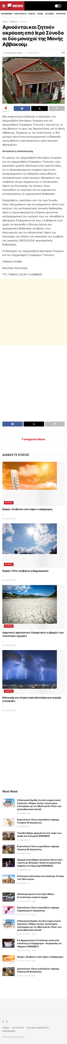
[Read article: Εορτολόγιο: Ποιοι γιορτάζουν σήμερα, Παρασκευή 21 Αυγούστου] (8, 910)
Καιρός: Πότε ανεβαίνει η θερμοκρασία (25, 570)
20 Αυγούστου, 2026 (27, 914)
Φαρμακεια (6, 14)
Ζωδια (40, 14)
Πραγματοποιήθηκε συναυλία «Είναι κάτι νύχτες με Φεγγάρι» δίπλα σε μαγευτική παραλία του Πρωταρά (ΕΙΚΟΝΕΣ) (39, 862)
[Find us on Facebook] (3, 1022)
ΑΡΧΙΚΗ (6, 1028)
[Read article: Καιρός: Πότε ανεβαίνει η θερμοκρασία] (33, 545)
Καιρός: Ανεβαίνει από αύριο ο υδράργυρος (27, 509)
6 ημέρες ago (10, 710)
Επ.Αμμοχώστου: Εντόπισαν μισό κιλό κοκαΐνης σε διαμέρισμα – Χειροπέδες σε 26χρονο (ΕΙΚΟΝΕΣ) (39, 943)
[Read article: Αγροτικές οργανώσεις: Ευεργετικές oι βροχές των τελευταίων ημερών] (33, 607)
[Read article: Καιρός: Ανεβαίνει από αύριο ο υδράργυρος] (33, 484)
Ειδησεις (13, 21)
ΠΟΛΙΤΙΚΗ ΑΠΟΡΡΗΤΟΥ (37, 1028)
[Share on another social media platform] (57, 108)
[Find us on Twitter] (6, 1022)
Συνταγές (61, 14)
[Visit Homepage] (15, 6)
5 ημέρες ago (10, 580)
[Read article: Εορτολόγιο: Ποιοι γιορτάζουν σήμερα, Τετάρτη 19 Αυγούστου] (8, 822)
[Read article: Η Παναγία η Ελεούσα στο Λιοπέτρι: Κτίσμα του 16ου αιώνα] (8, 879)
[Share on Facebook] (22, 108)
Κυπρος (23, 21)
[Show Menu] (3, 6)
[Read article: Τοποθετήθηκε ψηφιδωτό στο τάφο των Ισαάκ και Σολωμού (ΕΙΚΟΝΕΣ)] (8, 836)
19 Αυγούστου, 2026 (27, 976)
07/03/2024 (33, 52)
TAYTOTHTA (18, 1028)
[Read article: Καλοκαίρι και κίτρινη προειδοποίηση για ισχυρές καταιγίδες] (33, 672)
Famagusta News (14, 52)
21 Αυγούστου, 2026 (27, 901)
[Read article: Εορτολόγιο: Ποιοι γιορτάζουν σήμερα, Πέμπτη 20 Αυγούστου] (8, 849)
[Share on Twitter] (39, 108)
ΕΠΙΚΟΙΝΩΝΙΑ (8, 1031)
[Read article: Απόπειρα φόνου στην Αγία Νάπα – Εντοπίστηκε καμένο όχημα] (8, 897)
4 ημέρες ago (10, 519)
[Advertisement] (33, 312)
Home (4, 21)
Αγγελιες (49, 14)
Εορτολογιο (20, 14)
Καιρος (31, 14)
